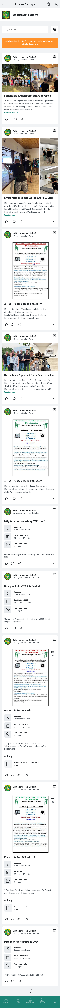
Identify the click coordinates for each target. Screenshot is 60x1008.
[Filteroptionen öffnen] (54, 29)
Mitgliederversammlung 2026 (21, 941)
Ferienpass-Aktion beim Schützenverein (27, 95)
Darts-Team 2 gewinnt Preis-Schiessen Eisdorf (31, 375)
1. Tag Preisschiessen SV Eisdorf (23, 481)
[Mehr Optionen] (53, 119)
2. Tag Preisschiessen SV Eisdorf (23, 303)
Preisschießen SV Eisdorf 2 (19, 710)
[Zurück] (3, 4)
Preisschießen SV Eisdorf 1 (19, 857)
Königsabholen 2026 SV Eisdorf (22, 586)
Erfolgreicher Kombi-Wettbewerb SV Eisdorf (30, 197)
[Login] (56, 4)
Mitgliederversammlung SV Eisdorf (24, 521)
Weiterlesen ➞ (11, 112)
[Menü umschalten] (55, 15)
